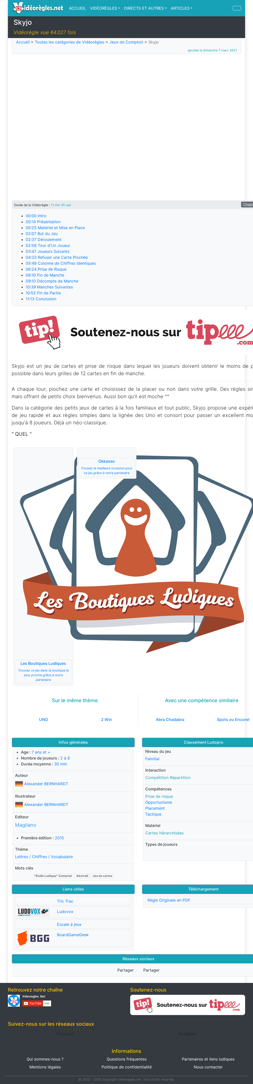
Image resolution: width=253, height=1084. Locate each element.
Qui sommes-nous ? (45, 1059)
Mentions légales (45, 1066)
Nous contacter (208, 1066)
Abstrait (82, 876)
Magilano (25, 825)
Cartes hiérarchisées (164, 832)
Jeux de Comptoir (126, 42)
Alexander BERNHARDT (46, 783)
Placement (155, 808)
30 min (60, 763)
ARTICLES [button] (180, 8)
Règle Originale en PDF (169, 900)
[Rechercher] (237, 8)
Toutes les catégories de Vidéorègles (69, 42)
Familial (152, 758)
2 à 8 (65, 758)
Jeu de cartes (102, 876)
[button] (43, 567)
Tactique (153, 814)
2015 (59, 837)
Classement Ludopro (203, 742)
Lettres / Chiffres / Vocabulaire (44, 856)
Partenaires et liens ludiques (208, 1059)
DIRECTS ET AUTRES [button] (144, 8)
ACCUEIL (77, 8)
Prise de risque (159, 796)
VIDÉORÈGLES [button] (103, 8)
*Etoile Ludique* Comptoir (53, 876)
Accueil (23, 42)
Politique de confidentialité (127, 1066)
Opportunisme (158, 802)
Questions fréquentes (127, 1059)
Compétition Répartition (167, 777)
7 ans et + (41, 752)
